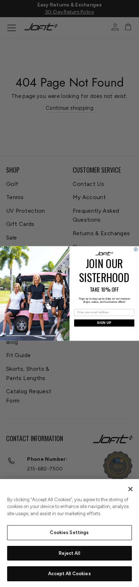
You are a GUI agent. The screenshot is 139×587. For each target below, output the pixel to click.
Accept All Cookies (69, 573)
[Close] (130, 489)
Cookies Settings (69, 532)
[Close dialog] (136, 249)
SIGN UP (104, 323)
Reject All (69, 553)
